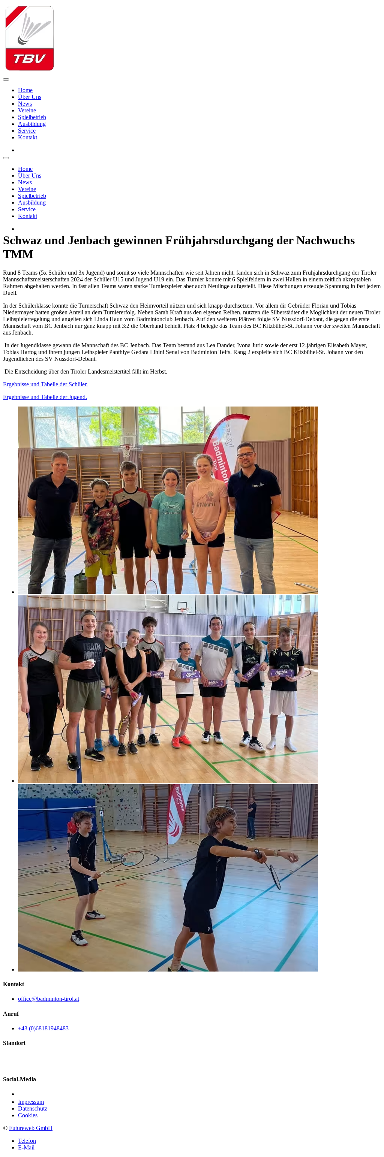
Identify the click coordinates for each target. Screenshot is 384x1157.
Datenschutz (32, 1108)
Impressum (31, 1102)
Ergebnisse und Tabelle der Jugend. (45, 397)
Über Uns (29, 97)
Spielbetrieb (32, 117)
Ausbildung (32, 124)
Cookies (28, 1115)
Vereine (27, 110)
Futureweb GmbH (30, 1128)
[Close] (6, 158)
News (25, 103)
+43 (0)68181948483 (43, 1028)
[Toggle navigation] (6, 79)
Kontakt (27, 137)
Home (25, 90)
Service (27, 130)
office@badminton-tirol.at (48, 999)
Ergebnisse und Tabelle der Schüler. (45, 384)
